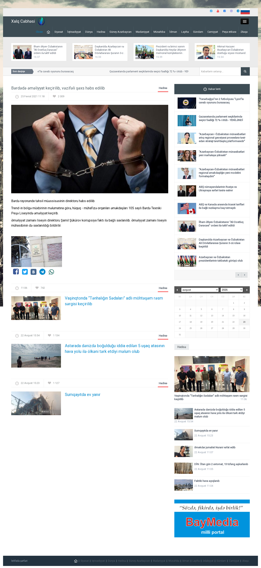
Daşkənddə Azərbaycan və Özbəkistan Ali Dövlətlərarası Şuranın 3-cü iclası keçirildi (221, 243)
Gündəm (198, 31)
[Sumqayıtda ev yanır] (36, 405)
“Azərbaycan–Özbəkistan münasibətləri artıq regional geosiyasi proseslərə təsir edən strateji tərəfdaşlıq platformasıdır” (222, 138)
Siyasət (58, 31)
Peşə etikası (229, 31)
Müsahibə (159, 31)
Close (39, 31)
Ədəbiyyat (208, 560)
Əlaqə (244, 31)
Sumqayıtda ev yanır (83, 394)
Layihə (185, 31)
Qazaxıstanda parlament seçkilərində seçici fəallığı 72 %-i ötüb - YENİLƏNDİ (148, 71)
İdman (173, 31)
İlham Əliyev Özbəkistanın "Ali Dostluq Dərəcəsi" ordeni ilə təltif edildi (48, 50)
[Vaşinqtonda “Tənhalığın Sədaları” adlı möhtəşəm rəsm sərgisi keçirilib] (36, 309)
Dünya (89, 31)
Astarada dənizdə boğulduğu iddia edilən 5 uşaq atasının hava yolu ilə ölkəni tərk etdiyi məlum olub (115, 348)
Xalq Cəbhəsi (23, 21)
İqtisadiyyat (74, 31)
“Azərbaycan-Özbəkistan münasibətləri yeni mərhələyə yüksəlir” (221, 153)
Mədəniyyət (142, 31)
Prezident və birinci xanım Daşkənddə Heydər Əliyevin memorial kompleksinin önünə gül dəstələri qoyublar (171, 53)
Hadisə (101, 31)
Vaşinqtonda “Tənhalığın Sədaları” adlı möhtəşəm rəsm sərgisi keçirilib (114, 301)
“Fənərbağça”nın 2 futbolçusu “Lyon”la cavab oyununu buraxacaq (221, 100)
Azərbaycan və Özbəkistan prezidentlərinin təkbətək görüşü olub (221, 259)
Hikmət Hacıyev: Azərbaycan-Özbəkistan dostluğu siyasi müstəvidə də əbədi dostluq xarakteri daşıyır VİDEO (232, 53)
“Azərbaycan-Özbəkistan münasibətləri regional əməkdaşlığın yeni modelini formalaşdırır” (221, 173)
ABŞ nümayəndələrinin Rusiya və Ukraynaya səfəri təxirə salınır (218, 188)
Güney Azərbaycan (120, 31)
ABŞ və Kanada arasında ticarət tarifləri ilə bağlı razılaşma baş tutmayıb (221, 206)
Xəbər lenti (214, 89)
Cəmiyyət (212, 31)
